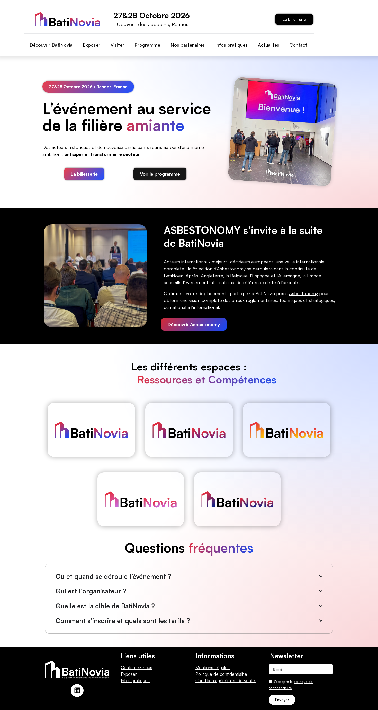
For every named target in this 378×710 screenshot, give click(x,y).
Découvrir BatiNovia (51, 45)
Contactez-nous (136, 667)
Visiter (117, 45)
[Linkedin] (77, 690)
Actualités (268, 45)
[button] (88, 87)
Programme (147, 45)
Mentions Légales (212, 667)
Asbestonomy (303, 293)
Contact (298, 45)
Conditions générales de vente (225, 680)
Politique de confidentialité (221, 674)
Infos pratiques (231, 45)
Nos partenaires (187, 45)
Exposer (91, 45)
